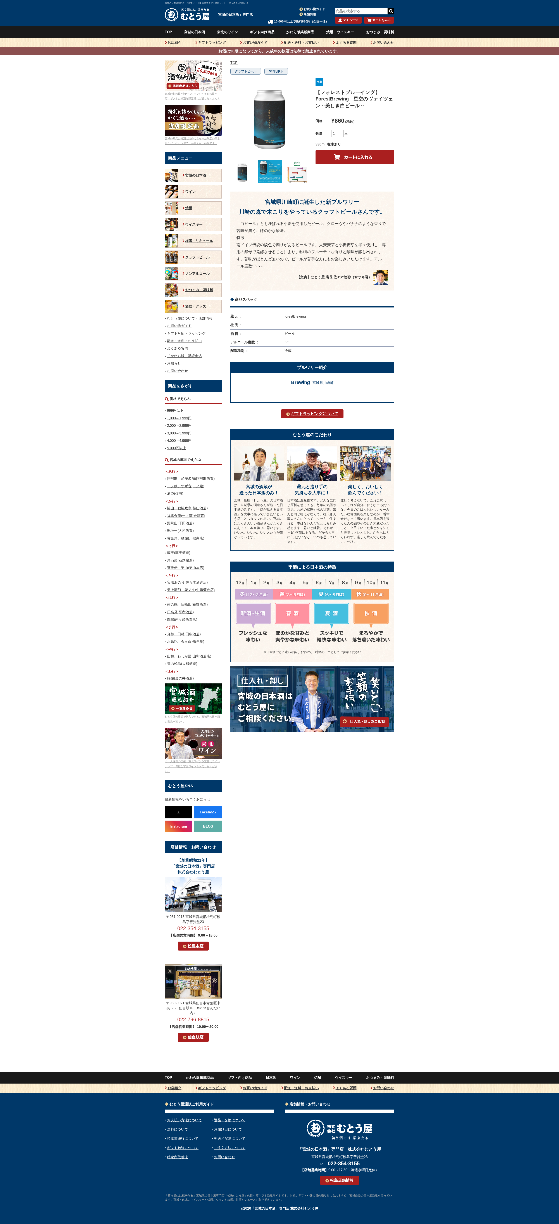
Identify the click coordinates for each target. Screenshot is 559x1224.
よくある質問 (346, 42)
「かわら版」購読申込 (184, 356)
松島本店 (196, 946)
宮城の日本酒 (194, 32)
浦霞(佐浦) (175, 493)
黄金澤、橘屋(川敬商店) (185, 538)
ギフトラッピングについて (314, 413)
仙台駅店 (196, 1037)
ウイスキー (194, 224)
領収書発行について (182, 1138)
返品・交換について (229, 1120)
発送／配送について (229, 1138)
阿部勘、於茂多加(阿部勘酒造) (191, 479)
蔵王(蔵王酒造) (178, 553)
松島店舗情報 (342, 1180)
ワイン (190, 192)
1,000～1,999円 (179, 418)
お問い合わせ (383, 42)
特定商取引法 (177, 1157)
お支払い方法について (184, 1120)
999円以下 (276, 71)
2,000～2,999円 (179, 425)
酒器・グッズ (195, 306)
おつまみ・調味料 (380, 32)
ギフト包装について (182, 1148)
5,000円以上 (176, 448)
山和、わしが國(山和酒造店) (189, 656)
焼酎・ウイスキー (340, 32)
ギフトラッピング (212, 42)
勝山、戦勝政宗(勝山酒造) (187, 508)
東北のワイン (227, 32)
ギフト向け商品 (262, 32)
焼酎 (188, 208)
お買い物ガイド (314, 9)
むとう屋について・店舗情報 (189, 318)
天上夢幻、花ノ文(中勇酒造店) (191, 590)
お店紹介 (174, 42)
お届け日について (228, 1129)
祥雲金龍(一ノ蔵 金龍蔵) (186, 516)
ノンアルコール (197, 273)
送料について (177, 1129)
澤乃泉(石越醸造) (180, 560)
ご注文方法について (229, 1148)
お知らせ (174, 363)
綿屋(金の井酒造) (180, 678)
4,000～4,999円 (179, 441)
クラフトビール (245, 71)
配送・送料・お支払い (301, 42)
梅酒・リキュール (199, 241)
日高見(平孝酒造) (180, 612)
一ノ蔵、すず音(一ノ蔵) (185, 486)
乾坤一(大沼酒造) (180, 530)
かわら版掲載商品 (300, 32)
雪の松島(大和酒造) (182, 664)
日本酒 (271, 1077)
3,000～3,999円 (179, 433)
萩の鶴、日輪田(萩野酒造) (187, 604)
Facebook (208, 812)
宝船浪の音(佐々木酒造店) (187, 582)
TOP (168, 32)
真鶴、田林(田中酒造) (184, 634)
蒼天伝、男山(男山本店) (185, 568)
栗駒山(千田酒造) (180, 523)
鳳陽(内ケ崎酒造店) (182, 619)
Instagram (178, 826)
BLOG (208, 826)
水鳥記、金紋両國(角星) (185, 641)
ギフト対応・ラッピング (186, 333)
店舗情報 (310, 14)
